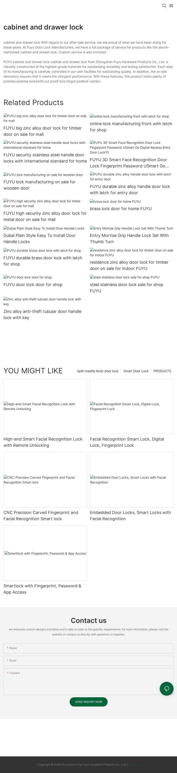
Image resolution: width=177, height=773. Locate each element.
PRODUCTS (162, 371)
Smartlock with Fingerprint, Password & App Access (42, 589)
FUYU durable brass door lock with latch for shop (42, 260)
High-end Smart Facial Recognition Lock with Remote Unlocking (43, 442)
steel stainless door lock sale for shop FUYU (126, 287)
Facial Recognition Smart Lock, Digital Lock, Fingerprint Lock (127, 442)
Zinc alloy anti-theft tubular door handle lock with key (42, 314)
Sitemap (134, 764)
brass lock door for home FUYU (121, 208)
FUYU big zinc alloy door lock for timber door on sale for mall (42, 131)
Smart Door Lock (136, 371)
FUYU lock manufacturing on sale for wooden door (39, 184)
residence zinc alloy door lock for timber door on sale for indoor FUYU (129, 265)
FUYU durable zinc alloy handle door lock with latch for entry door (130, 189)
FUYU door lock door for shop (32, 284)
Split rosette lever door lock (97, 371)
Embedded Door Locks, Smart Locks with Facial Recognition (130, 515)
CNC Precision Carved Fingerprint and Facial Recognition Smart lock (40, 515)
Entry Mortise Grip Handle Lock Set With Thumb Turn (129, 238)
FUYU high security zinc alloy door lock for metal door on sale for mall (45, 216)
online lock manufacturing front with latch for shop (131, 126)
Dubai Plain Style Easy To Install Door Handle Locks (39, 238)
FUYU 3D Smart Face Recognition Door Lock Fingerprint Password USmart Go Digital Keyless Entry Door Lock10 (128, 163)
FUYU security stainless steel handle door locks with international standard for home (45, 157)
